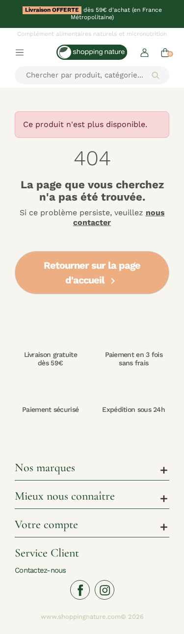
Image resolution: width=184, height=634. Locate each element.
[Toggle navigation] (20, 52)
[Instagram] (104, 590)
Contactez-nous (40, 570)
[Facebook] (80, 590)
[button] (144, 52)
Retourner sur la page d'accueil (92, 273)
